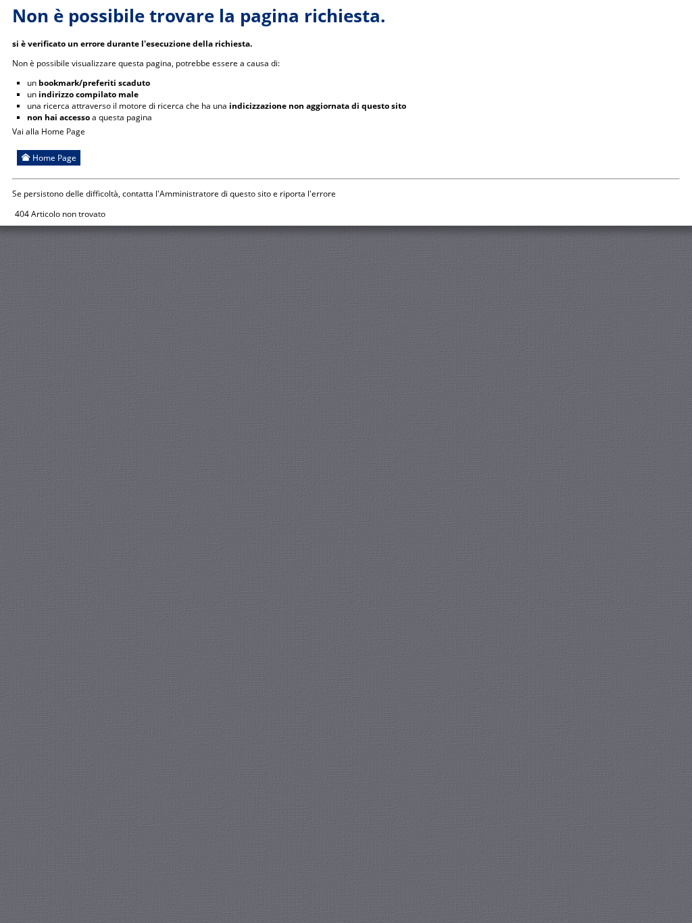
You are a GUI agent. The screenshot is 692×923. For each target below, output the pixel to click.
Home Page (53, 158)
